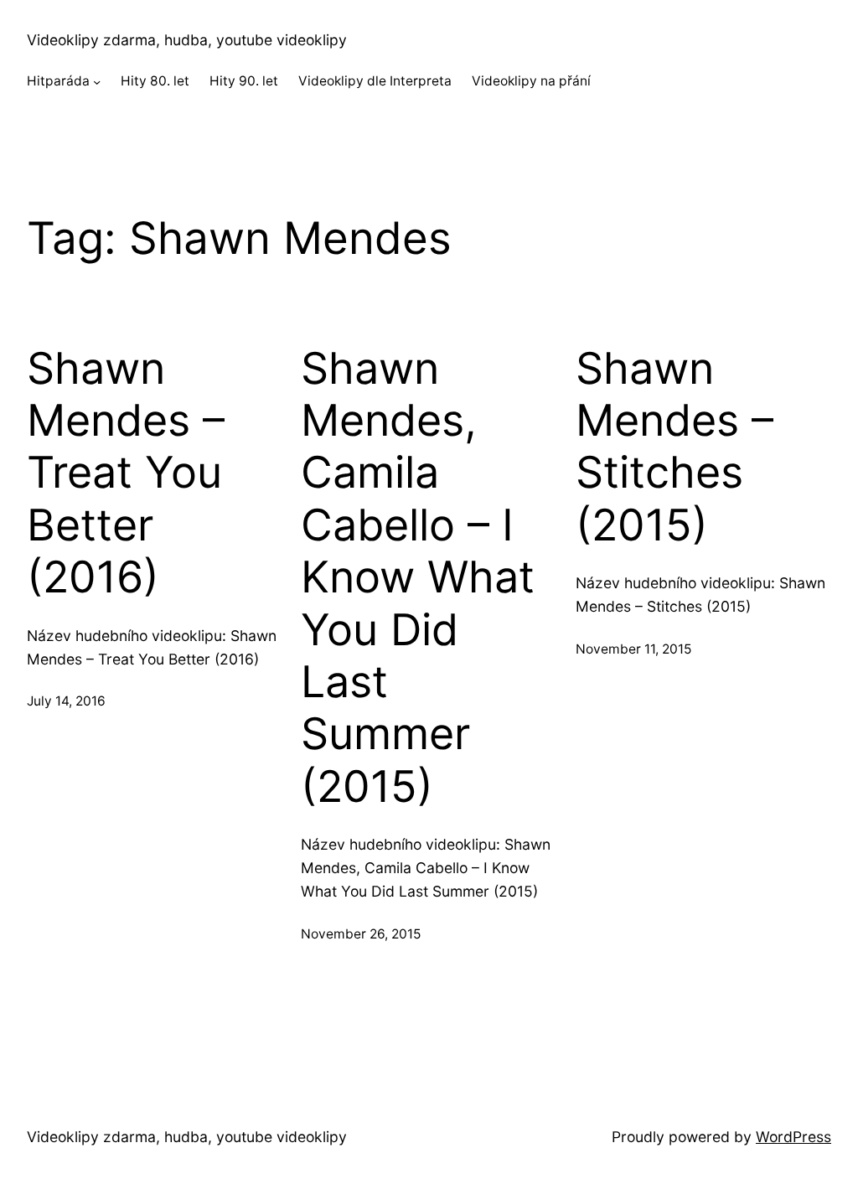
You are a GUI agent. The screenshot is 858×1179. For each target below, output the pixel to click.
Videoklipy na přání (531, 81)
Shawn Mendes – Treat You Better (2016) (126, 473)
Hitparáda (58, 81)
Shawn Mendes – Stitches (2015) (674, 447)
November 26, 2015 (361, 934)
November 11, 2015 (633, 649)
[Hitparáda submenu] (97, 81)
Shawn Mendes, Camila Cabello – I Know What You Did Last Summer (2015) (418, 578)
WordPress (793, 1136)
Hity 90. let (243, 81)
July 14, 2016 (66, 701)
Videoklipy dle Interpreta (375, 81)
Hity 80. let (155, 81)
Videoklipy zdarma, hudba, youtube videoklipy (187, 40)
